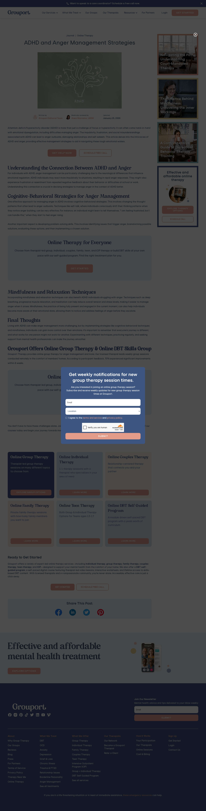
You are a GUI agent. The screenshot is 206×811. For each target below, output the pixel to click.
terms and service (92, 417)
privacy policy (114, 417)
